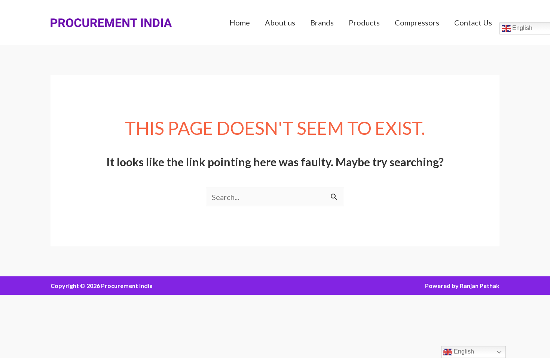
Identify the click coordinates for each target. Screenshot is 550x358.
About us (280, 22)
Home (239, 22)
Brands (322, 22)
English (463, 351)
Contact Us (473, 22)
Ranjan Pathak (479, 285)
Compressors (417, 22)
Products (364, 22)
